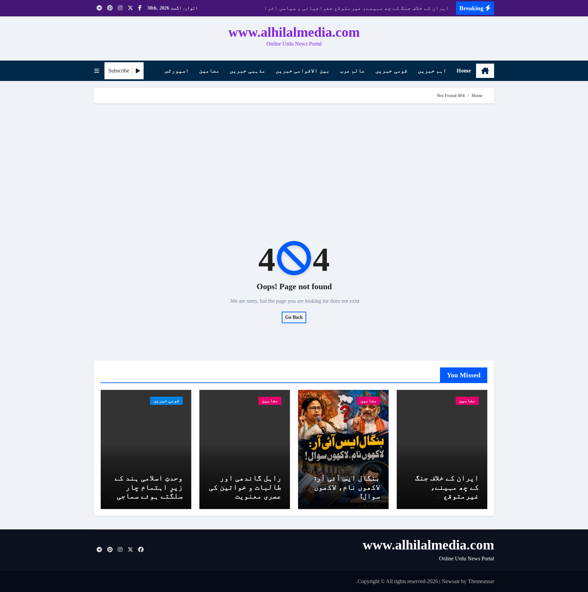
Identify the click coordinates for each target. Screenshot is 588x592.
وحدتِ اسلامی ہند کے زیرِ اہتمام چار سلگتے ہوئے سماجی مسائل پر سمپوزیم (149, 491)
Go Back (294, 317)
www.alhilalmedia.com (294, 32)
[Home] (485, 71)
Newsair (451, 581)
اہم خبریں (432, 70)
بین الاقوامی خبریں (303, 70)
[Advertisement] (293, 161)
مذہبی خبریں (247, 70)
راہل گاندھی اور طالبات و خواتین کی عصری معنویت (245, 487)
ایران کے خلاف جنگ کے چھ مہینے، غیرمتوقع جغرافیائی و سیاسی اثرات (443, 496)
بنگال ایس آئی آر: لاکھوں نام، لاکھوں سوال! (347, 487)
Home (464, 70)
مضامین (209, 70)
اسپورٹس (177, 70)
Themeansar (481, 581)
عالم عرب (352, 70)
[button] (96, 71)
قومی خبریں (391, 70)
